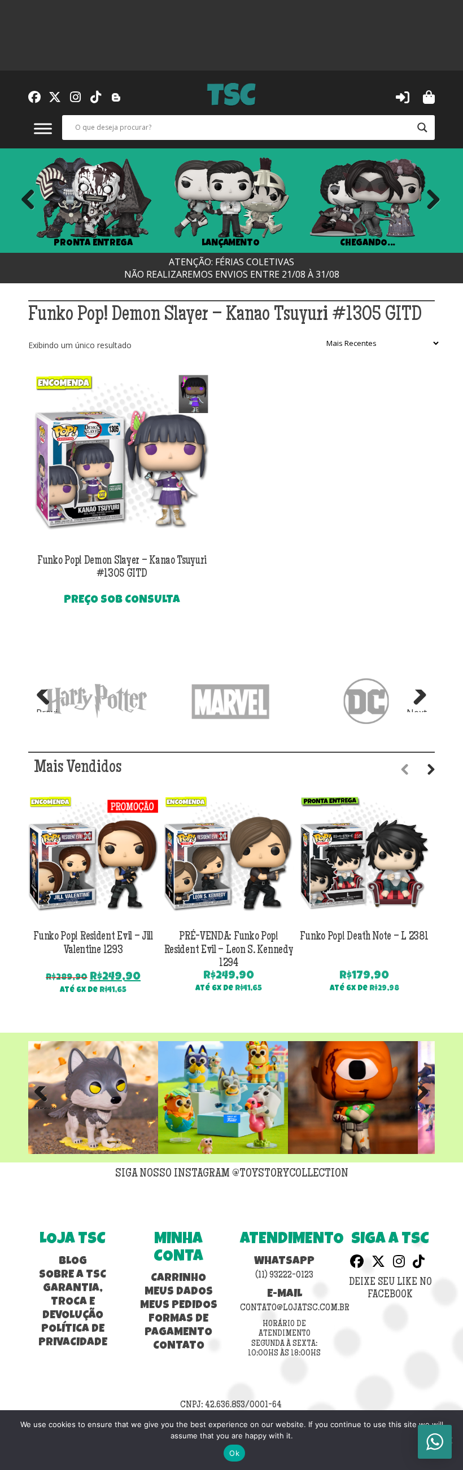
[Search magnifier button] (422, 127)
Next (429, 200)
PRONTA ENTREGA (93, 243)
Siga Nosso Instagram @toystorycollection (231, 1174)
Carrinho (178, 1278)
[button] (402, 96)
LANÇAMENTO (231, 243)
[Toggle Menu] (43, 128)
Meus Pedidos (178, 1305)
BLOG (73, 1261)
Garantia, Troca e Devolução (72, 1302)
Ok (234, 1453)
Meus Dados (179, 1292)
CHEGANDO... (367, 243)
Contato (178, 1346)
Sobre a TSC (72, 1275)
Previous (28, 200)
